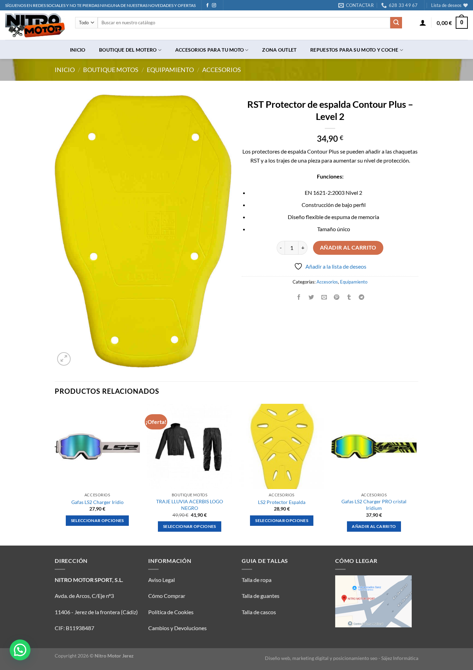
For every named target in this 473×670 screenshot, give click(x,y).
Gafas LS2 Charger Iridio (97, 502)
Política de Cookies (171, 612)
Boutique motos (111, 69)
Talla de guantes (260, 595)
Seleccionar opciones (97, 520)
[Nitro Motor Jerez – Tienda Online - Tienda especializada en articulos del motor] (35, 25)
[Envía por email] (324, 297)
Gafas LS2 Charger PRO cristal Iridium (374, 504)
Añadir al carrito (348, 247)
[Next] (416, 474)
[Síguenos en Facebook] (207, 5)
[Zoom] (64, 359)
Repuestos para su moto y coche (354, 50)
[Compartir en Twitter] (311, 297)
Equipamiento (170, 69)
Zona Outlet (279, 50)
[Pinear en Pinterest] (336, 297)
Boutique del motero (128, 50)
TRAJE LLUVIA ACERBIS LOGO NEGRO (189, 504)
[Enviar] (396, 23)
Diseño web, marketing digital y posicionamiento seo (321, 658)
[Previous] (55, 474)
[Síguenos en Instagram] (214, 5)
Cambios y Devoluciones (177, 628)
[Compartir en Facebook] (299, 297)
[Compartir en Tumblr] (349, 297)
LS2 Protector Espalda (281, 502)
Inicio (78, 50)
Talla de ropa (256, 579)
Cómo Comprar (166, 595)
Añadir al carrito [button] (374, 526)
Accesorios (221, 69)
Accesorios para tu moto (209, 50)
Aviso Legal (161, 579)
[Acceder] (422, 22)
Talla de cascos (259, 612)
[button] (20, 649)
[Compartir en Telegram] (361, 297)
